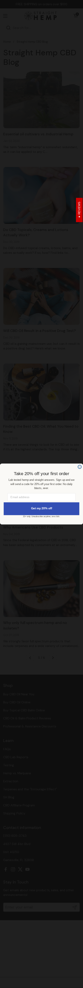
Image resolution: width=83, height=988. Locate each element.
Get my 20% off (41, 508)
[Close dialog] (80, 467)
